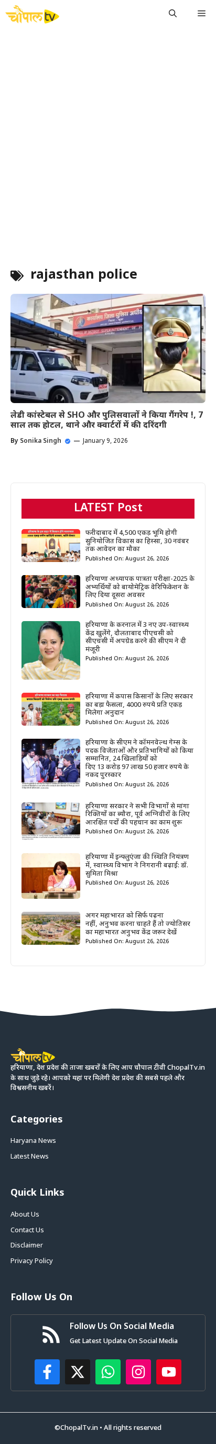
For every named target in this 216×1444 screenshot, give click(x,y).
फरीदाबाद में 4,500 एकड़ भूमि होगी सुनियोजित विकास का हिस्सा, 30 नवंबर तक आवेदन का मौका (137, 541)
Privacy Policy (31, 1261)
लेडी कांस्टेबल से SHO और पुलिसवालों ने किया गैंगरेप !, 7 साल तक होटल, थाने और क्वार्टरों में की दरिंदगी (106, 420)
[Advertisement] (108, 141)
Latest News (29, 1156)
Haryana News (33, 1141)
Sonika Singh (40, 441)
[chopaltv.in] (32, 14)
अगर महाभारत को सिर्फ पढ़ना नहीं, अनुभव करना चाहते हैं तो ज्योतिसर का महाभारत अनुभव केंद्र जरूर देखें (137, 923)
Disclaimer (26, 1245)
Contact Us (27, 1230)
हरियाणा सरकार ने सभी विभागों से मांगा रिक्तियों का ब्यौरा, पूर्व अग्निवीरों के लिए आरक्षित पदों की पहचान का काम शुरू (137, 814)
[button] (172, 14)
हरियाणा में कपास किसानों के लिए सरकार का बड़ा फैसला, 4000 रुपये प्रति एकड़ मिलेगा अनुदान (139, 704)
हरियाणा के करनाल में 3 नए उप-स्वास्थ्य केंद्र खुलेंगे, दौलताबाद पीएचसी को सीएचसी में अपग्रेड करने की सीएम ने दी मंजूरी (137, 637)
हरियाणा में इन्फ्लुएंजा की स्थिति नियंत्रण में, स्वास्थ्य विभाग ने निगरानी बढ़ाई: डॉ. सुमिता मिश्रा (137, 865)
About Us (24, 1214)
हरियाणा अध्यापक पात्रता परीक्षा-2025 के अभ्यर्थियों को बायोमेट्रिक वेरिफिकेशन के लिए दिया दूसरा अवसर (140, 587)
